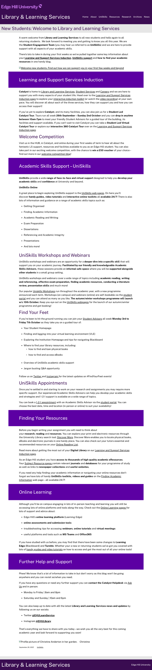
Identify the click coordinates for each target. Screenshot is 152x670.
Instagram (53, 376)
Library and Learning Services (58, 91)
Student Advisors (92, 318)
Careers (104, 91)
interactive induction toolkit (68, 99)
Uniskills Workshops (44, 291)
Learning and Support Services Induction (48, 58)
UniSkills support (82, 58)
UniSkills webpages (78, 302)
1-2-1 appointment (46, 402)
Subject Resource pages (38, 463)
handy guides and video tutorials (44, 549)
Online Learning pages (113, 507)
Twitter (37, 376)
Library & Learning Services (35, 17)
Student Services (85, 91)
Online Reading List (67, 444)
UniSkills (40, 647)
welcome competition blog (56, 154)
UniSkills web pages (93, 193)
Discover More (65, 437)
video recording (108, 99)
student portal (108, 402)
